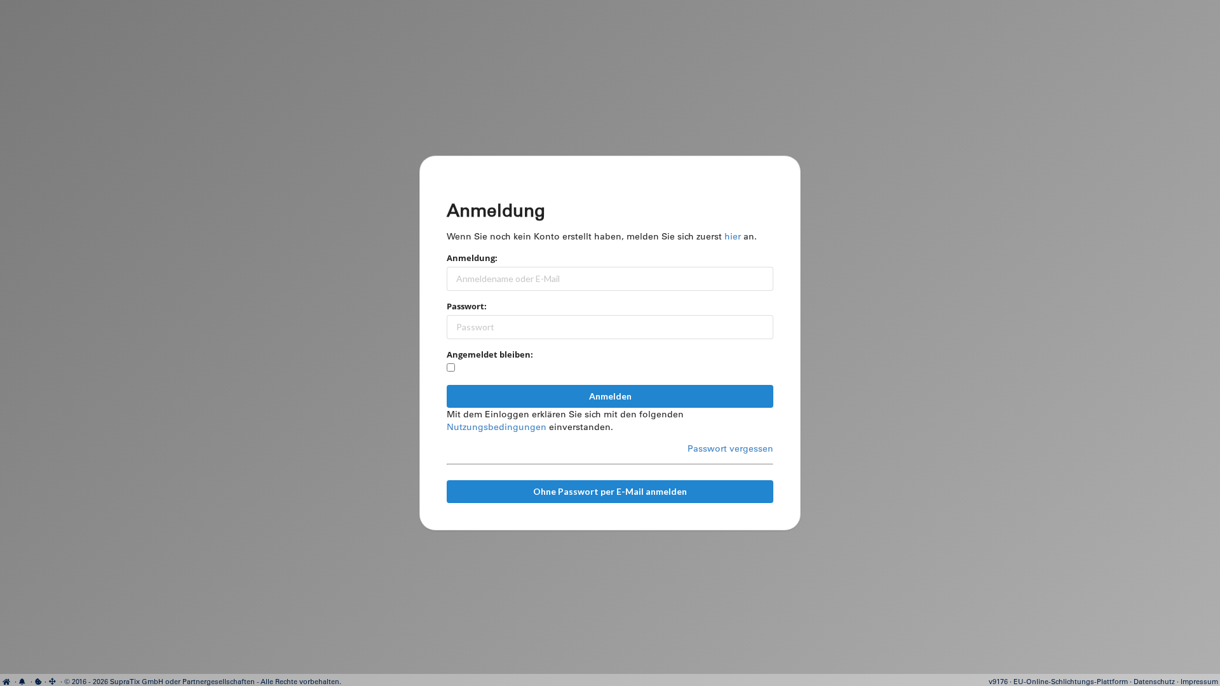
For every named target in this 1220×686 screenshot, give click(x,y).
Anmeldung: (472, 258)
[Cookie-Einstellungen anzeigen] (38, 681)
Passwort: (467, 306)
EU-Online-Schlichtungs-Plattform (1070, 681)
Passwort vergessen (730, 448)
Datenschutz (1154, 681)
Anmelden (610, 396)
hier (732, 236)
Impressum (1199, 681)
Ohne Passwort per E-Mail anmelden (610, 491)
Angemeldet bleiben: (490, 354)
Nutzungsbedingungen (496, 427)
